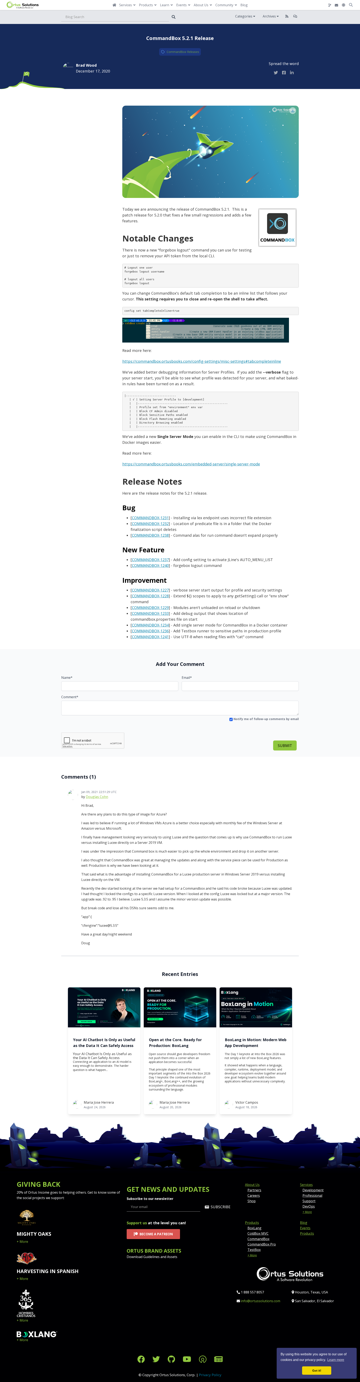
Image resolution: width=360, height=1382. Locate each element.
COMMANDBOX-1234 (150, 625)
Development (313, 1190)
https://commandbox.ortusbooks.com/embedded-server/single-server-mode (191, 464)
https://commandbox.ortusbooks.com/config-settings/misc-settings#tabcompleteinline (201, 361)
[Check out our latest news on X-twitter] (157, 1359)
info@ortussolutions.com (260, 1301)
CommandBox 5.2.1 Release (180, 38)
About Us (252, 1184)
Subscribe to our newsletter (150, 1198)
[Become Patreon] (203, 1359)
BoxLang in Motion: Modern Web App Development (255, 1042)
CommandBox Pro (262, 1244)
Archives (270, 16)
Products (252, 1222)
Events (305, 1228)
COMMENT (82, 101)
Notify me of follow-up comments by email (266, 719)
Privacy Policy (210, 1374)
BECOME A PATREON (156, 1234)
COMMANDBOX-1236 (150, 630)
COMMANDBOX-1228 (150, 595)
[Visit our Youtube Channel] (188, 1359)
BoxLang (254, 1228)
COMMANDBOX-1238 (150, 535)
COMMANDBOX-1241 (150, 636)
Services (306, 1184)
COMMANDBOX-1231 (150, 517)
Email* (187, 677)
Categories (244, 16)
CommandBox (176, 52)
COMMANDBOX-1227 (150, 590)
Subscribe (220, 1206)
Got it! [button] (316, 1370)
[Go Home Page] (114, 5)
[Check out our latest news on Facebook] (142, 1359)
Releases (193, 52)
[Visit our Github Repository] (172, 1359)
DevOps (308, 1206)
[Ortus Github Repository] (330, 5)
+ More (22, 1241)
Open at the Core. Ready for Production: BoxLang (175, 1042)
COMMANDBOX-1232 (150, 523)
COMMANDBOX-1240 (150, 565)
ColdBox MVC (258, 1233)
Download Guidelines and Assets (152, 1256)
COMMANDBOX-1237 (150, 559)
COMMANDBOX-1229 (150, 607)
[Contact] (336, 5)
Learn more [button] (335, 1360)
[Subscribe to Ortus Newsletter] (218, 1359)
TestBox (254, 1249)
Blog (244, 5)
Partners (254, 1190)
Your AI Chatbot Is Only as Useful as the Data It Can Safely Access (104, 1042)
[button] (343, 5)
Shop (252, 1201)
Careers (254, 1195)
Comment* (69, 697)
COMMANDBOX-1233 (150, 613)
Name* (66, 677)
